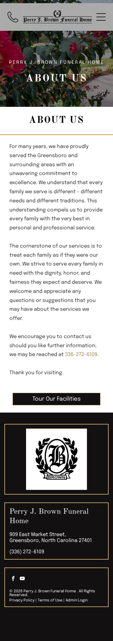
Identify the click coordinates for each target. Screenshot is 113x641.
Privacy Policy (22, 600)
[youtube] (22, 579)
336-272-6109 (81, 354)
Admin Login (77, 600)
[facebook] (13, 579)
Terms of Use (50, 600)
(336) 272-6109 (26, 552)
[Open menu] (101, 17)
